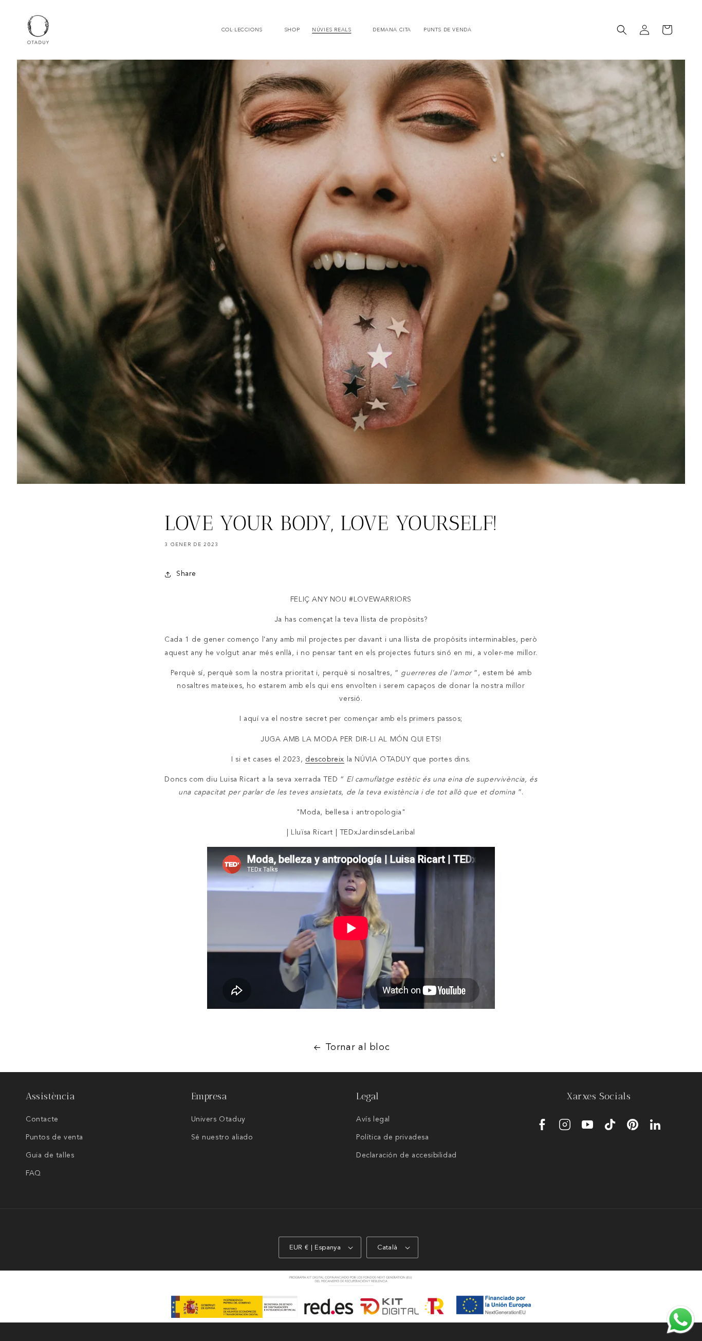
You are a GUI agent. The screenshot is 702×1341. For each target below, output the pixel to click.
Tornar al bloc (357, 1047)
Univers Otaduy (218, 1119)
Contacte (42, 1119)
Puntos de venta (54, 1137)
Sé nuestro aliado (222, 1137)
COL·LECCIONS (242, 29)
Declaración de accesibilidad (406, 1155)
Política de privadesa (392, 1137)
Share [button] (186, 573)
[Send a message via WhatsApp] (680, 1319)
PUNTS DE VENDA (447, 29)
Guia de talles (50, 1155)
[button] (246, 30)
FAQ (33, 1173)
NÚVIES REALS (331, 29)
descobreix (324, 759)
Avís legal (373, 1119)
